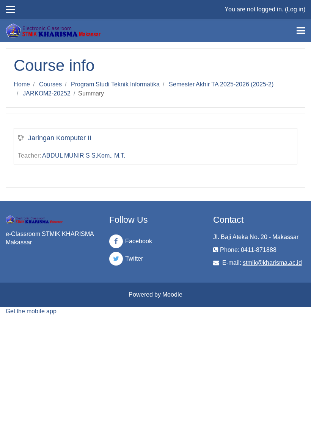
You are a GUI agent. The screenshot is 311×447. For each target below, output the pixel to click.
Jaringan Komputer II (59, 138)
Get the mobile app (31, 311)
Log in (295, 9)
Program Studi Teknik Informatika (115, 84)
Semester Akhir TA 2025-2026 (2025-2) (221, 84)
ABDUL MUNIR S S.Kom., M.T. (83, 155)
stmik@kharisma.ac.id (272, 262)
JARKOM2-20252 (47, 93)
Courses (50, 84)
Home (22, 84)
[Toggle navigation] (300, 30)
